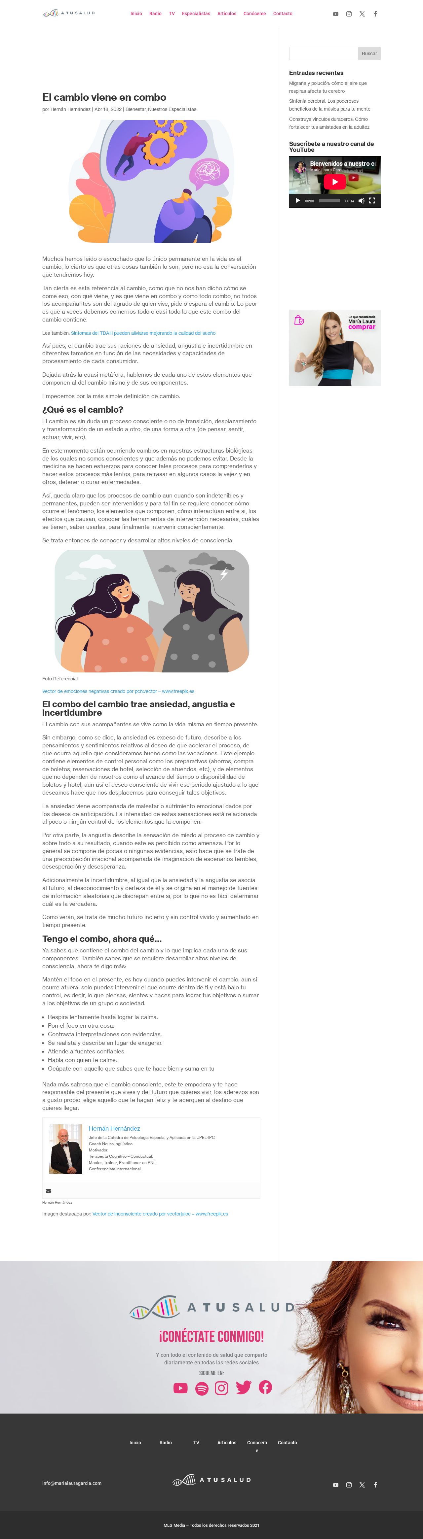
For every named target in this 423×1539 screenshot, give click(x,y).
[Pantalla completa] (372, 200)
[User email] (48, 1190)
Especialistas (196, 13)
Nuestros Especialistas (172, 109)
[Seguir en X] (362, 14)
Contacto (282, 13)
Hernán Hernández (71, 109)
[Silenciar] (361, 200)
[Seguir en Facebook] (375, 14)
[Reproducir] (297, 200)
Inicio (136, 13)
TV (172, 13)
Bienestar (136, 109)
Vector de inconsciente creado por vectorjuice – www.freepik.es (160, 1213)
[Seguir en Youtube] (335, 14)
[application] (335, 182)
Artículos (226, 13)
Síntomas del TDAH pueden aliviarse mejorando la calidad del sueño (143, 333)
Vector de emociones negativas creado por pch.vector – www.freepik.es (118, 691)
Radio (155, 13)
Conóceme (255, 13)
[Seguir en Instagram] (349, 14)
